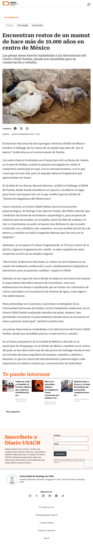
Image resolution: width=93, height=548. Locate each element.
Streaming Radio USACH (46, 515)
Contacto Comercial (46, 530)
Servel (46, 538)
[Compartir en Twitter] (21, 128)
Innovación (37, 25)
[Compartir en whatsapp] (27, 128)
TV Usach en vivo (46, 507)
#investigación (13, 411)
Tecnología (22, 25)
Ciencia (9, 25)
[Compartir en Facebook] (15, 128)
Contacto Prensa (46, 522)
